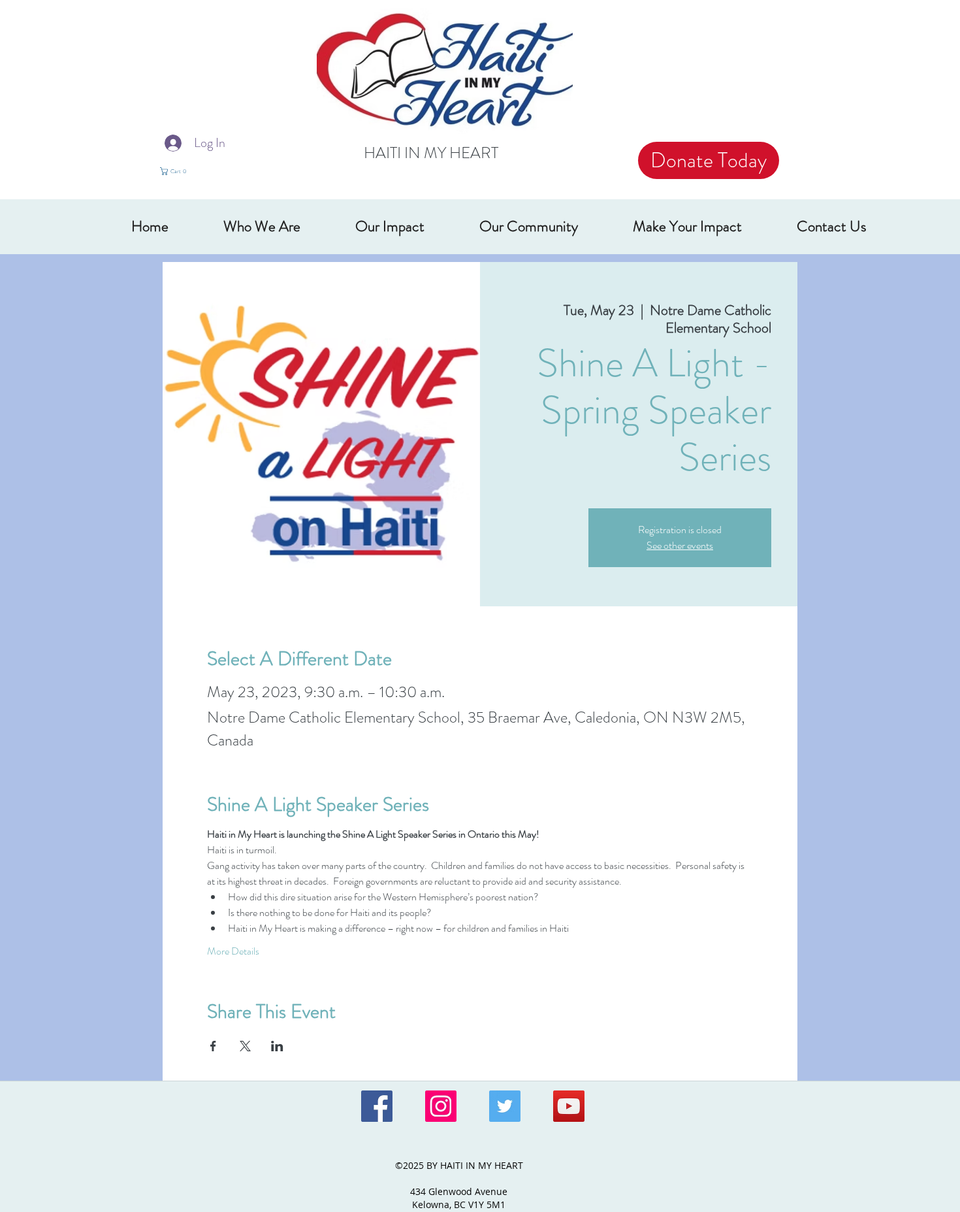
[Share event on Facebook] (213, 1046)
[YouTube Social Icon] (568, 1106)
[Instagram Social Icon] (440, 1106)
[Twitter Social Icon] (504, 1106)
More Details (233, 951)
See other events (680, 545)
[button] (181, 171)
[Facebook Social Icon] (376, 1106)
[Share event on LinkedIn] (277, 1046)
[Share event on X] (245, 1046)
